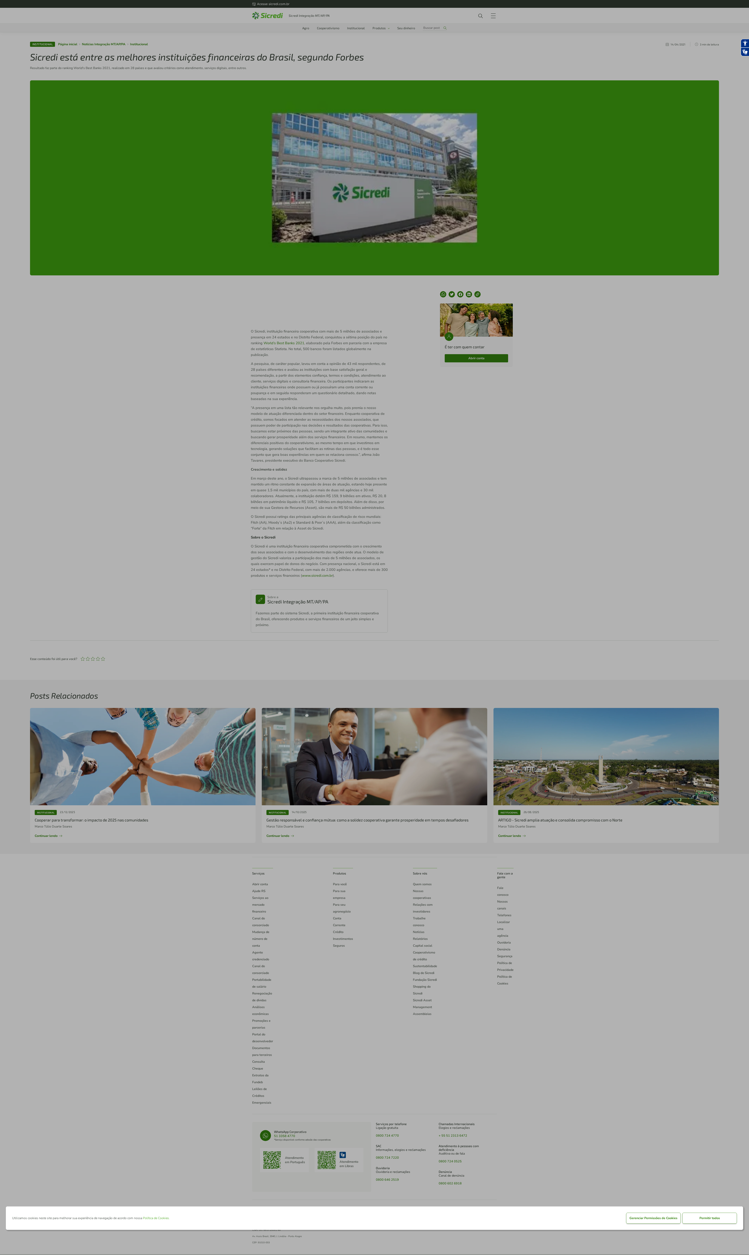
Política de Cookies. (156, 1218)
